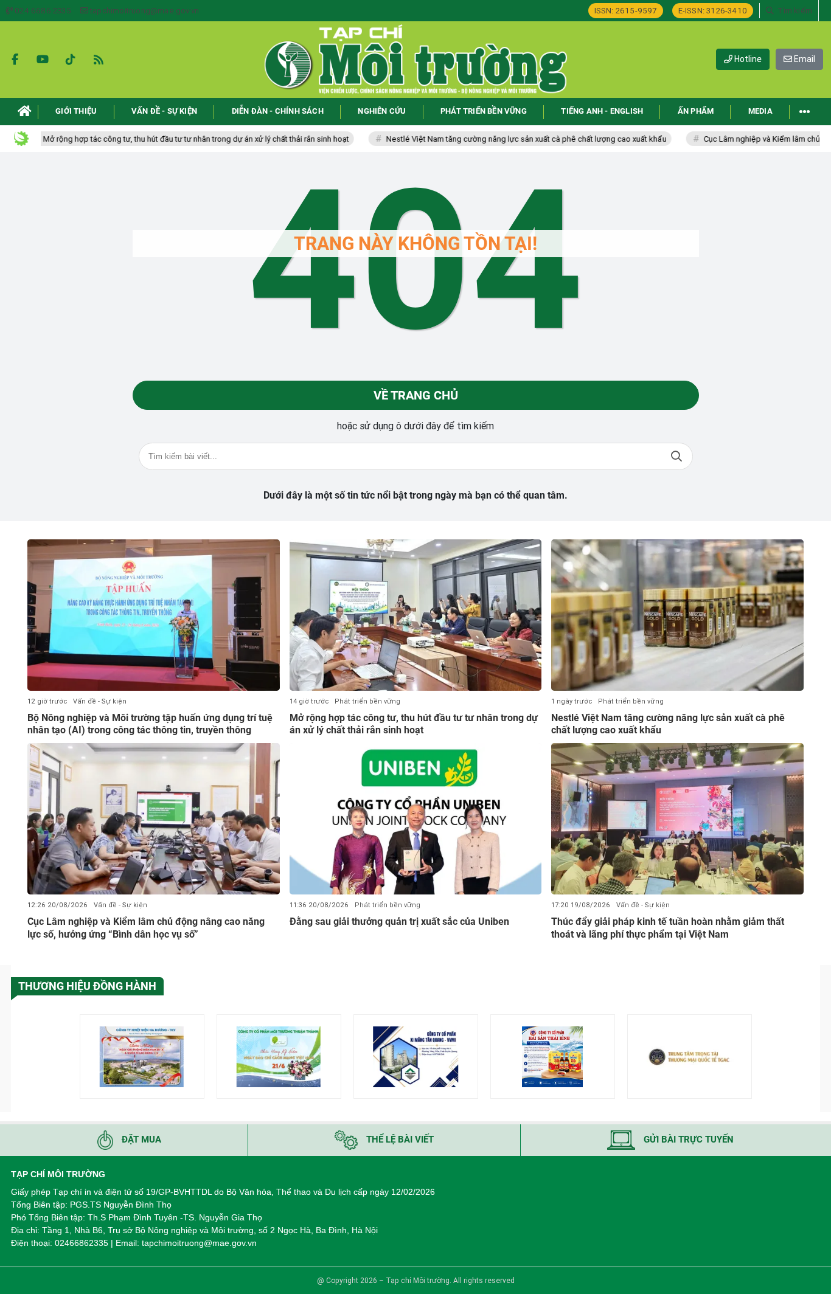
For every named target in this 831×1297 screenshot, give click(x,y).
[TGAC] (689, 1056)
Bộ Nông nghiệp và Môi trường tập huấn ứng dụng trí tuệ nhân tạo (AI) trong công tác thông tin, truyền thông (150, 724)
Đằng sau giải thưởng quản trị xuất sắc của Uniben (399, 921)
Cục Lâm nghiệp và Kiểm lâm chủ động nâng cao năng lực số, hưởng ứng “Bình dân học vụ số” (146, 928)
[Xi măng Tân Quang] (415, 1056)
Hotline (747, 59)
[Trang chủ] (24, 111)
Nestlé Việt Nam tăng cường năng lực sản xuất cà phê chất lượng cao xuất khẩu (488, 139)
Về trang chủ (416, 395)
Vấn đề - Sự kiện (100, 701)
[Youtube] (42, 59)
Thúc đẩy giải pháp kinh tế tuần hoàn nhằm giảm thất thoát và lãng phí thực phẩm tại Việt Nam (667, 928)
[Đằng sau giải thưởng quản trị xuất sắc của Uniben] (416, 818)
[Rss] (98, 59)
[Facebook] (14, 59)
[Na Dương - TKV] (142, 1056)
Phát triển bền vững (367, 701)
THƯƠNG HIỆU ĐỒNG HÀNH (87, 986)
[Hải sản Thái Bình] (552, 1056)
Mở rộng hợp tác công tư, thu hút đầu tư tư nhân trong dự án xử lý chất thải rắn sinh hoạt (158, 139)
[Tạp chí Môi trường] (415, 59)
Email (803, 59)
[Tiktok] (70, 59)
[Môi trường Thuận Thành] (279, 1056)
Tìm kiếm (676, 456)
